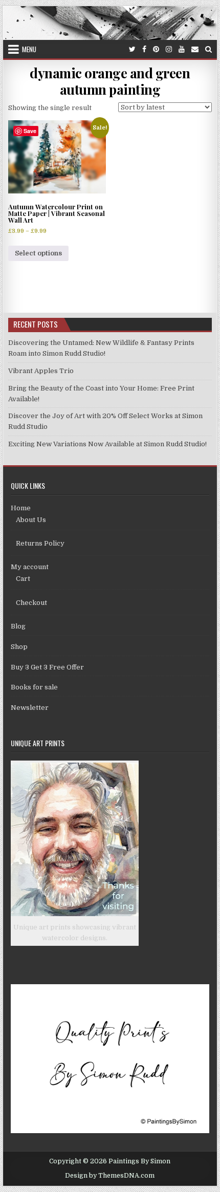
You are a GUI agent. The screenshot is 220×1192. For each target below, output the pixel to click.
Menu (29, 49)
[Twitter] (132, 49)
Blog (18, 626)
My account (30, 567)
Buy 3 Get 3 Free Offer (47, 667)
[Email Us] (195, 49)
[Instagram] (169, 49)
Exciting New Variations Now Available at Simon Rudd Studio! (107, 444)
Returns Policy (40, 543)
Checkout (31, 602)
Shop (19, 647)
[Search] (208, 49)
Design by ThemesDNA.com (110, 1175)
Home (21, 508)
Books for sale (34, 687)
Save (30, 131)
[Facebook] (144, 49)
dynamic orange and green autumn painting (110, 81)
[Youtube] (182, 49)
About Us (31, 520)
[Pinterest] (156, 49)
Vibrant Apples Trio (41, 371)
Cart (23, 578)
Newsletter (30, 707)
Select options (38, 253)
